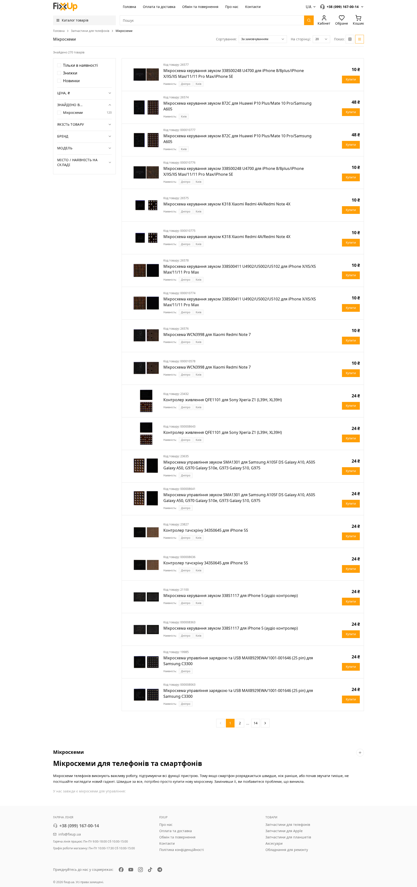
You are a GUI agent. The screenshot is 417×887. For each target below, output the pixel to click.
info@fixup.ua (69, 834)
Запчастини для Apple (284, 831)
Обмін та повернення (200, 6)
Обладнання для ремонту (286, 849)
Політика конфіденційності (181, 849)
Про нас (231, 6)
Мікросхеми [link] (124, 31)
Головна (129, 6)
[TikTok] (150, 869)
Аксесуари (274, 843)
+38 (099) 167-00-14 (79, 826)
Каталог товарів (75, 20)
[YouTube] (131, 869)
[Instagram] (140, 869)
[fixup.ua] (65, 6)
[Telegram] (160, 869)
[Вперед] (265, 723)
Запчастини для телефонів (90, 31)
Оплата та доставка (159, 6)
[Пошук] (309, 20)
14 (255, 723)
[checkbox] (59, 65)
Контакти (253, 6)
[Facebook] (121, 869)
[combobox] (263, 39)
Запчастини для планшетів (288, 837)
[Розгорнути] (360, 752)
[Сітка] (350, 39)
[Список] (359, 39)
